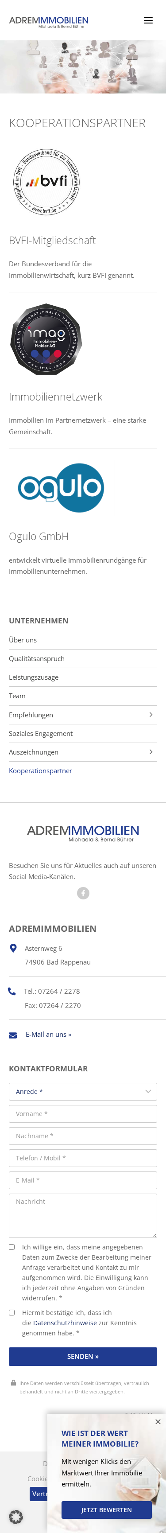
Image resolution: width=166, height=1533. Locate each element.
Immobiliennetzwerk (55, 397)
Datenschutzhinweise (65, 1323)
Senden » (83, 1356)
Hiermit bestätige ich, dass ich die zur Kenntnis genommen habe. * (79, 1323)
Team (17, 696)
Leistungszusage (33, 677)
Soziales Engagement (41, 733)
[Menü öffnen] (148, 20)
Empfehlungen (31, 715)
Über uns (23, 640)
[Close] (158, 1422)
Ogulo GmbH (39, 536)
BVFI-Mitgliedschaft (52, 240)
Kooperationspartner (40, 770)
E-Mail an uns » (48, 1034)
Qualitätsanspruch (37, 658)
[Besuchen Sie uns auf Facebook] (83, 893)
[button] (16, 1517)
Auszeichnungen (33, 752)
